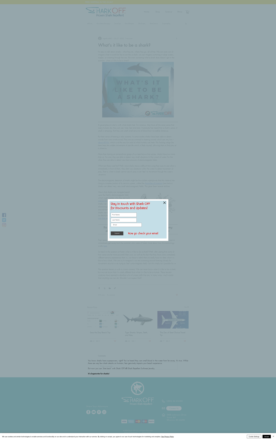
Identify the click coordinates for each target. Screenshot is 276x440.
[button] (164, 203)
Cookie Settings (254, 436)
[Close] (273, 436)
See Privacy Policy (167, 436)
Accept (266, 436)
